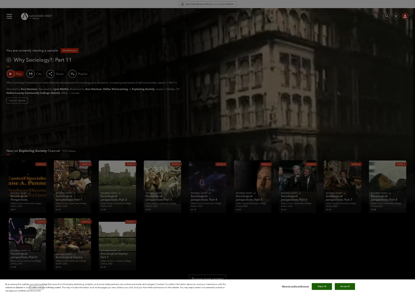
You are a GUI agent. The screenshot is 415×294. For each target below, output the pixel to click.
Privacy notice (54, 287)
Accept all (345, 286)
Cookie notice (36, 287)
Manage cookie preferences (295, 286)
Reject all (322, 286)
